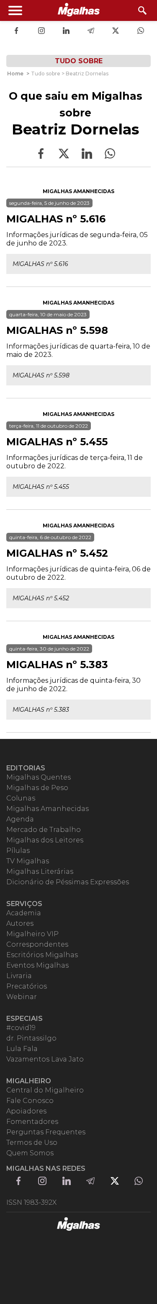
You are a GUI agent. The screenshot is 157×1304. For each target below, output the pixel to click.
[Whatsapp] (140, 31)
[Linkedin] (66, 31)
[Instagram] (41, 31)
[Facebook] (16, 31)
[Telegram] (90, 31)
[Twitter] (115, 31)
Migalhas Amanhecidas (78, 191)
